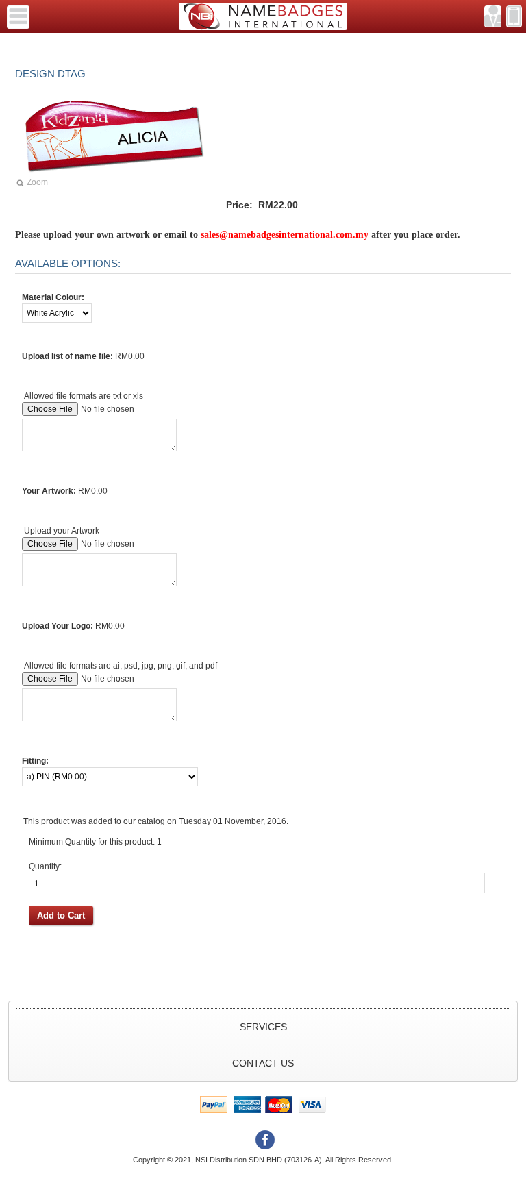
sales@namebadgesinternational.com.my (286, 234)
